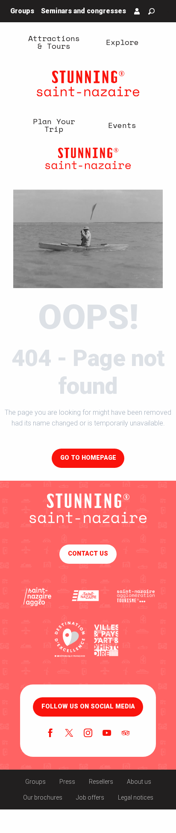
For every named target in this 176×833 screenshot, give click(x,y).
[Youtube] (106, 733)
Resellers (101, 781)
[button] (151, 11)
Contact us (88, 553)
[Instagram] (88, 733)
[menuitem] (54, 41)
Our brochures (42, 797)
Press (67, 781)
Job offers (90, 797)
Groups (35, 781)
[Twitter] (69, 733)
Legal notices (135, 797)
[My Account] (137, 11)
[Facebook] (50, 733)
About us (139, 781)
